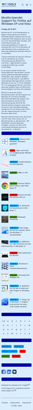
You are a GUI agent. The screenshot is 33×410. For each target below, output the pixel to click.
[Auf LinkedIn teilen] (9, 372)
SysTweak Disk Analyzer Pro (20, 276)
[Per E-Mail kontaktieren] (14, 372)
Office (22, 351)
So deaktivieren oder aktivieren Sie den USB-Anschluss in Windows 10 (16, 243)
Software (5, 356)
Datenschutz (15, 403)
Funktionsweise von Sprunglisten (20, 163)
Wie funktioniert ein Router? (20, 254)
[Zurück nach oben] (28, 405)
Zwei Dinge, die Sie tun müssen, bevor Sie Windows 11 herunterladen (20, 231)
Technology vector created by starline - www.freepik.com (16, 389)
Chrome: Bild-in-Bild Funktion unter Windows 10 (20, 185)
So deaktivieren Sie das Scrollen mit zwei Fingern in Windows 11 (20, 289)
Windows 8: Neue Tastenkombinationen (19, 266)
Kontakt (5, 403)
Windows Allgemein (9, 351)
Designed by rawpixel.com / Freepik (14, 385)
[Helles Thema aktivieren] (27, 5)
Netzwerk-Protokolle (18, 218)
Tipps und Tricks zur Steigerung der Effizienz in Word (20, 152)
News (13, 11)
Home (5, 11)
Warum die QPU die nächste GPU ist (20, 196)
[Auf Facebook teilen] (3, 372)
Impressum (27, 403)
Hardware (16, 356)
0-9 (3, 321)
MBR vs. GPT (23, 172)
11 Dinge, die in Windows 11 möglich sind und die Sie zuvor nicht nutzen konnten (20, 303)
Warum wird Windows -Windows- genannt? (20, 141)
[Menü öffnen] (30, 5)
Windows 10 (18, 346)
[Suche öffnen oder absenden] (22, 5)
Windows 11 (6, 346)
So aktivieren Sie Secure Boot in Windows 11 (20, 207)
